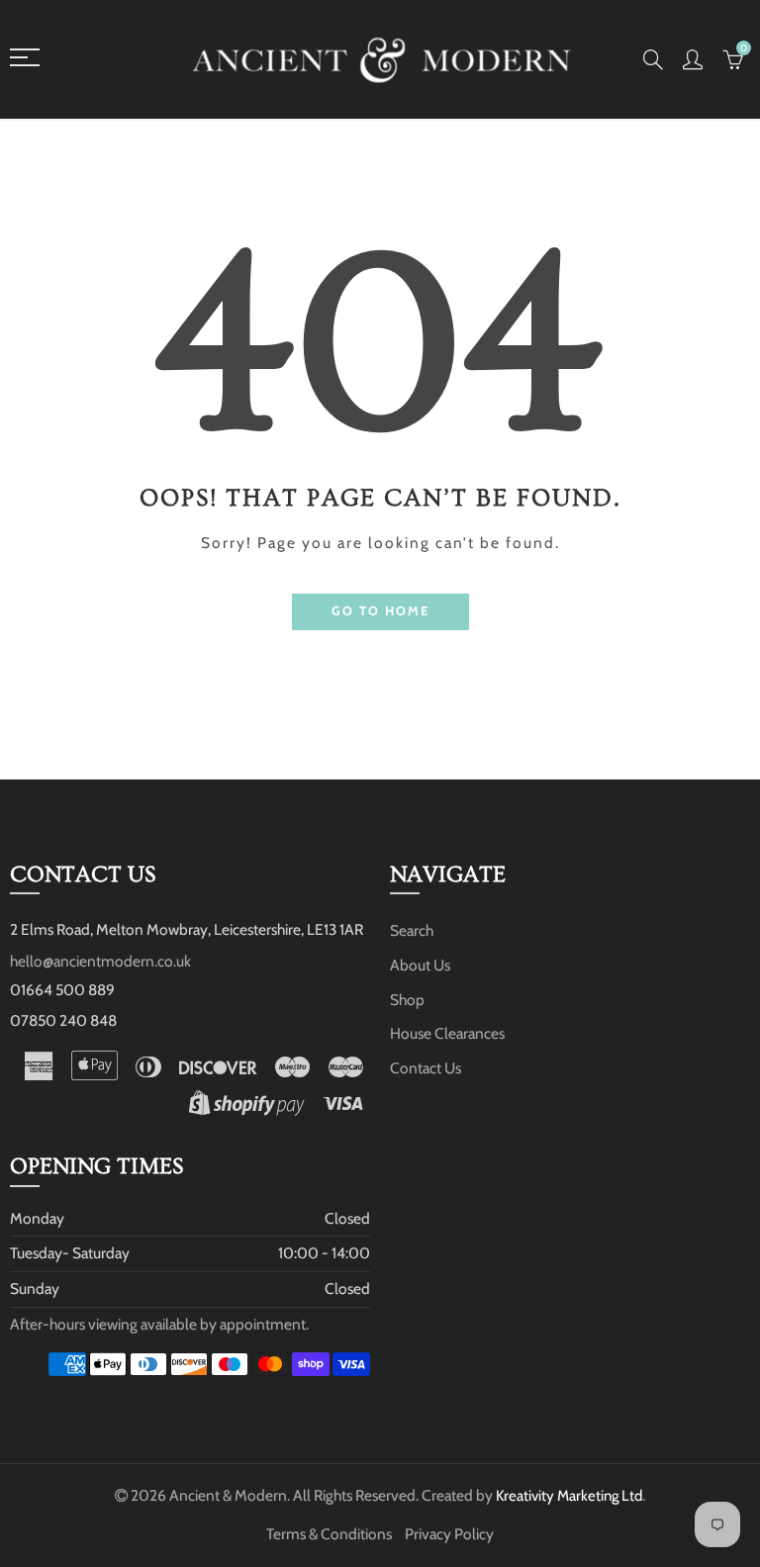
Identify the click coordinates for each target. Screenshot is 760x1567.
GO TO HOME (380, 610)
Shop (407, 999)
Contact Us (425, 1068)
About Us (420, 965)
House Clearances (447, 1033)
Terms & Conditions (329, 1533)
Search (411, 930)
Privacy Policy (449, 1533)
